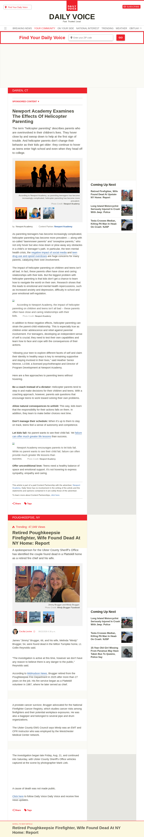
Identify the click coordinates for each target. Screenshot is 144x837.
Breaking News (22, 28)
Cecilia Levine (25, 631)
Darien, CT (20, 90)
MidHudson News (37, 673)
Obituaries (136, 28)
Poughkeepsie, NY (26, 517)
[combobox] (18, 7)
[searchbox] (20, 7)
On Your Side (66, 28)
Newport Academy (63, 226)
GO (121, 37)
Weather (121, 28)
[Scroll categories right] (141, 28)
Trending (107, 28)
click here (55, 495)
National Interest (87, 28)
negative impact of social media (49, 252)
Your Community (44, 28)
